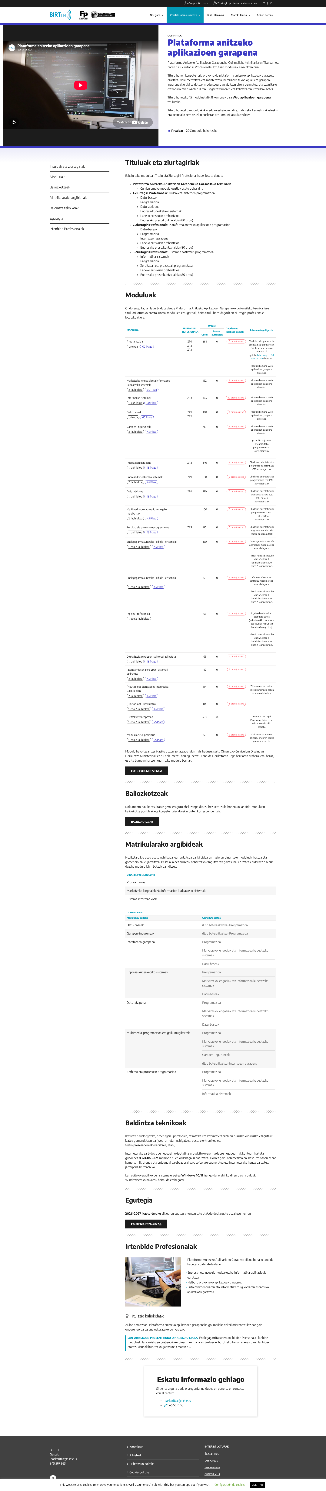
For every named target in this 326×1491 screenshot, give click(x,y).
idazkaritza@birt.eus (177, 1401)
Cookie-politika (139, 1472)
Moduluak (57, 176)
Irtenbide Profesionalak (67, 228)
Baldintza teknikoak (64, 208)
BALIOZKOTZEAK (142, 821)
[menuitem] (264, 3)
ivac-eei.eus (212, 1467)
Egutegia (56, 218)
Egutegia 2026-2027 (145, 1224)
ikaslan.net (212, 1453)
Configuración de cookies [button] (230, 1484)
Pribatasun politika (141, 1464)
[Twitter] (53, 1478)
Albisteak (135, 1455)
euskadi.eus (212, 1474)
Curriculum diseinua (146, 771)
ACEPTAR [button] (257, 1484)
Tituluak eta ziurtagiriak (67, 166)
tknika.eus (211, 1460)
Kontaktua (136, 1447)
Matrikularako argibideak (68, 197)
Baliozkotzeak (60, 187)
